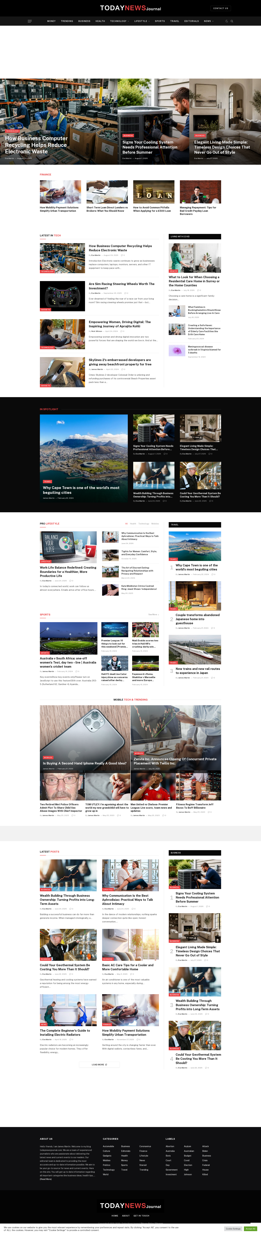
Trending (67, 21)
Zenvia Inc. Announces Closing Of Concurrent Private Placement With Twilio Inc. (175, 761)
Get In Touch (141, 1216)
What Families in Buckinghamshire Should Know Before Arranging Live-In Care (204, 310)
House (205, 1170)
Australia (170, 1151)
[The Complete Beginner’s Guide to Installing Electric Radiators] (68, 1010)
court (168, 1160)
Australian (189, 1151)
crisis (205, 1160)
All (126, 524)
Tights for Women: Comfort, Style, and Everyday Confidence (139, 553)
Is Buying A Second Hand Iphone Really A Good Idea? (85, 763)
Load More (98, 1065)
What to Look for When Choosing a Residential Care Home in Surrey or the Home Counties (194, 281)
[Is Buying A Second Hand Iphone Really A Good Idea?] (85, 739)
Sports (160, 21)
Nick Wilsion (96, 331)
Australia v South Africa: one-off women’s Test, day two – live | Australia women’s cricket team (68, 662)
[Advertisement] (130, 52)
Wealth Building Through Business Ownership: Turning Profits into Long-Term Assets (153, 495)
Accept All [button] (250, 1229)
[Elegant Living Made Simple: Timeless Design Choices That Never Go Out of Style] (225, 122)
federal (206, 1165)
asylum (187, 1146)
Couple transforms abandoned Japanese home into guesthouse (198, 619)
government (172, 1170)
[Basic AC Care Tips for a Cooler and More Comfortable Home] (130, 945)
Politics (106, 1165)
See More (152, 614)
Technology (118, 21)
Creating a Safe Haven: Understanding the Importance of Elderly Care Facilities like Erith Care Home (204, 330)
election (188, 1165)
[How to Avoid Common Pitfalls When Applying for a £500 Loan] (153, 192)
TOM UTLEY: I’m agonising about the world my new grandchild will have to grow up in (107, 808)
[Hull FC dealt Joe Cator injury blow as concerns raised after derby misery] (114, 663)
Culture (106, 1151)
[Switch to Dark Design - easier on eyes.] (227, 21)
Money (51, 21)
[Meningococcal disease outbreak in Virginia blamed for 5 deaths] (177, 350)
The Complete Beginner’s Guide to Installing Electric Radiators (65, 1032)
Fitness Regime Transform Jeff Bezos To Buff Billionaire (194, 806)
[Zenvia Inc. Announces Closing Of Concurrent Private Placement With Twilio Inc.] (176, 739)
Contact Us (220, 8)
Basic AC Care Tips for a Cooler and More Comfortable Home (127, 967)
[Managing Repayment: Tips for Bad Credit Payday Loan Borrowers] (200, 192)
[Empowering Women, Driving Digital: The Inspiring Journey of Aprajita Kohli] (62, 334)
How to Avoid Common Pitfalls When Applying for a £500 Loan (152, 209)
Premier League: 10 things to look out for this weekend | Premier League (114, 643)
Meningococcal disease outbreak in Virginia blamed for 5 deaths (204, 349)
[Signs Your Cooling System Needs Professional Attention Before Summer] (153, 122)
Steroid (143, 1165)
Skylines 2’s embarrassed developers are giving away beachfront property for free (120, 362)
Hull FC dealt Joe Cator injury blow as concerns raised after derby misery (114, 677)
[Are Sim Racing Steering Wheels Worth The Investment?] (62, 296)
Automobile (108, 1146)
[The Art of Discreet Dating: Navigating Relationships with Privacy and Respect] (110, 571)
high (186, 1170)
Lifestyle (140, 21)
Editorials (191, 21)
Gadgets (45, 310)
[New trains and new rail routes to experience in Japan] (195, 649)
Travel (174, 21)
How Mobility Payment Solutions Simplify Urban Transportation (59, 209)
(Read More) (46, 1179)
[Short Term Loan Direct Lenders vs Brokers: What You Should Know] (107, 192)
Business (84, 21)
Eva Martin (9, 158)
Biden (205, 1151)
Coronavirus (145, 1146)
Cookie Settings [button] (233, 1229)
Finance (45, 174)
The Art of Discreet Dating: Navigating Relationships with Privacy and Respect (137, 571)
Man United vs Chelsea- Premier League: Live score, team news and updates (151, 808)
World (105, 1174)
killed (205, 1174)
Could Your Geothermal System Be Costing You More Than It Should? (200, 495)
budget (187, 1156)
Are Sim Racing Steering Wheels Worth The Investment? (122, 286)
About (126, 1216)
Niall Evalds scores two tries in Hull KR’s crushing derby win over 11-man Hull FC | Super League (145, 643)
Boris (168, 1156)
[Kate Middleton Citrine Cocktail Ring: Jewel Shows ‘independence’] (110, 590)
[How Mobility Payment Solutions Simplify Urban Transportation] (60, 192)
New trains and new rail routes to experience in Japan (198, 671)
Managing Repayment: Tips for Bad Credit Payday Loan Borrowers (198, 211)
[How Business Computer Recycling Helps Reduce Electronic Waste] (59, 122)
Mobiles (155, 524)
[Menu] (30, 21)
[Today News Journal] (130, 8)
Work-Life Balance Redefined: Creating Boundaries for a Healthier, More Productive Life (68, 572)
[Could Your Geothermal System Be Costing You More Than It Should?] (200, 475)
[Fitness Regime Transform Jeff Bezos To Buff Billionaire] (198, 785)
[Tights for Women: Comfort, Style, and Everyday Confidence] (110, 555)
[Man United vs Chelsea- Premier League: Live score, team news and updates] (153, 785)
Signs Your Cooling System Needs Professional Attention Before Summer (149, 147)
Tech (50, 235)
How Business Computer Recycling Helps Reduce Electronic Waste (36, 144)
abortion (170, 1146)
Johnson (188, 1174)
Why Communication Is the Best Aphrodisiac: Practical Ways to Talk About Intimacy (140, 536)
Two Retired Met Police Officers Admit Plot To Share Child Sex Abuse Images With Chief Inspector (61, 808)
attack (205, 1146)
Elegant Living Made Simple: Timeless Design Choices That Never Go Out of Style (222, 147)
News (207, 21)
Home (115, 1216)
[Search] (231, 21)
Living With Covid (180, 236)
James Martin (97, 369)
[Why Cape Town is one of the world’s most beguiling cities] (84, 458)
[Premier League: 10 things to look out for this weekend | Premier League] (114, 629)
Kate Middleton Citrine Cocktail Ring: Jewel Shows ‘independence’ (139, 587)
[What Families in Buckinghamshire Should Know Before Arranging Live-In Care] (177, 311)
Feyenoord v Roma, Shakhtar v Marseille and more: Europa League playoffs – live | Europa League (145, 677)
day (167, 1165)
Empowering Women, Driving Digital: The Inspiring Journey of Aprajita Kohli (120, 324)
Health (100, 21)
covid (186, 1160)
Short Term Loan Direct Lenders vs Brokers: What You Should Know (107, 209)
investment (171, 1174)
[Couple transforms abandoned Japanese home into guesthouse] (195, 596)
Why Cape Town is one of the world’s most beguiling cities (81, 490)
